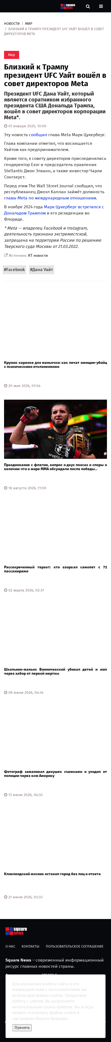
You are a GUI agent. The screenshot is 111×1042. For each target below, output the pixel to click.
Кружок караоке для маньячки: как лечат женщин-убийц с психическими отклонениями (55, 364)
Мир (28, 24)
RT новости (38, 255)
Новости (12, 24)
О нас (10, 946)
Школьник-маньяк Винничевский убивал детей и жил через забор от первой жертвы (55, 671)
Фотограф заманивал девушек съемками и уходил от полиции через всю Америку (55, 773)
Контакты (30, 946)
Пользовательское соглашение (74, 946)
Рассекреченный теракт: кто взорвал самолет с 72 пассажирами (55, 569)
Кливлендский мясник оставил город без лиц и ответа (52, 874)
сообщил (38, 134)
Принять (22, 1027)
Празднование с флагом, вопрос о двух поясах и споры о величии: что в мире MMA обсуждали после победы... (55, 467)
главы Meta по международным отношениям (50, 197)
